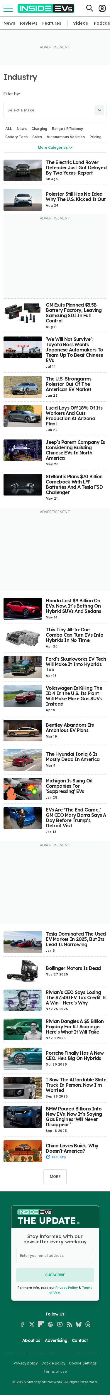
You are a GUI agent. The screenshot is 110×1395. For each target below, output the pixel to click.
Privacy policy (25, 1363)
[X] (32, 1324)
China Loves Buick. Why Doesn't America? (72, 1148)
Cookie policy (53, 1363)
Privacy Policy (66, 1288)
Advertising (56, 1340)
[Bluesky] (79, 1324)
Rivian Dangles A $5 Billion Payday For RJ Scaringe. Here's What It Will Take (75, 1026)
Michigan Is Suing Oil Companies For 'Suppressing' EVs (69, 786)
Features (51, 23)
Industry (59, 1157)
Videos (80, 23)
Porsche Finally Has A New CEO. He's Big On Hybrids (75, 1055)
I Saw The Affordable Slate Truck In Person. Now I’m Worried (76, 1085)
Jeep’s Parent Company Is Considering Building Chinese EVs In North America (75, 450)
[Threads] (88, 1324)
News (9, 23)
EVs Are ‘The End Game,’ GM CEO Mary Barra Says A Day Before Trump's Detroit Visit (76, 817)
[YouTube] (60, 1324)
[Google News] (50, 1324)
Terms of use (55, 1371)
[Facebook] (22, 1324)
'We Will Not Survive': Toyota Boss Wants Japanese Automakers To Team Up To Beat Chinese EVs (74, 349)
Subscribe (55, 1275)
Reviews (29, 23)
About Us (31, 1340)
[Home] (46, 8)
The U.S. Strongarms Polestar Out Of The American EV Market (68, 384)
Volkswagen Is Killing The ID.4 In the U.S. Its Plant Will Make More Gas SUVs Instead (74, 696)
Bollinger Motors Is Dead (73, 968)
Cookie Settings (83, 1363)
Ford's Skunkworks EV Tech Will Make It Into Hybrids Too (76, 664)
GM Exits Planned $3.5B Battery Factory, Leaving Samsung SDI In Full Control (73, 313)
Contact (80, 1340)
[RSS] (69, 1324)
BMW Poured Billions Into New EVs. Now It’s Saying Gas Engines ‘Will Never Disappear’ (74, 1116)
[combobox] (55, 110)
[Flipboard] (41, 1324)
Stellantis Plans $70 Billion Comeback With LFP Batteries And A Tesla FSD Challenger (74, 484)
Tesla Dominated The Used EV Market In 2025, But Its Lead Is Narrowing (76, 939)
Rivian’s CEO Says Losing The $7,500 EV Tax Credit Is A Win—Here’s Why (76, 997)
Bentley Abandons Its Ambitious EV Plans (70, 727)
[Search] (89, 8)
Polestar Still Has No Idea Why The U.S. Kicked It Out (76, 196)
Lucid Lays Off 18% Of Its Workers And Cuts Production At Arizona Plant (74, 416)
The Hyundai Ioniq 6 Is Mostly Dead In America (72, 756)
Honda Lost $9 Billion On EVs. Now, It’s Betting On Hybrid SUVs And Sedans (73, 606)
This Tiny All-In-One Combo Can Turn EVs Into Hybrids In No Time (74, 635)
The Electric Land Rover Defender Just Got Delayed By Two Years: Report (76, 167)
